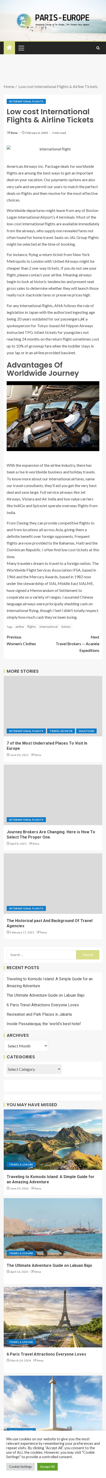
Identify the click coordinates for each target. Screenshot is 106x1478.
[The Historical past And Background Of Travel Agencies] (53, 883)
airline (19, 627)
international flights (26, 101)
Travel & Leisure (21, 1164)
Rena (14, 133)
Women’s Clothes (21, 640)
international (48, 627)
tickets (66, 627)
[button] (21, 48)
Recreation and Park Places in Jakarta (39, 1014)
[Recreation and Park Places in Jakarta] (53, 1406)
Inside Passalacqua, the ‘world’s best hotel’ (44, 1023)
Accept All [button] (47, 1467)
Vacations (86, 730)
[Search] (98, 48)
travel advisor (61, 730)
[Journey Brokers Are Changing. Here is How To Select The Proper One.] (53, 795)
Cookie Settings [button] (20, 1467)
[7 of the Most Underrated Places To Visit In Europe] (53, 706)
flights (31, 627)
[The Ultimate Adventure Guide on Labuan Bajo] (53, 1228)
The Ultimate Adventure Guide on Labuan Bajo (46, 995)
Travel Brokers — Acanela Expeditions (77, 644)
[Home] (9, 47)
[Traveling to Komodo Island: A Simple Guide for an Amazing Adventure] (53, 1139)
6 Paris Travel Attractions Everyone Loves (43, 1005)
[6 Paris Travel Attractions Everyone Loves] (53, 1317)
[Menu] (21, 48)
